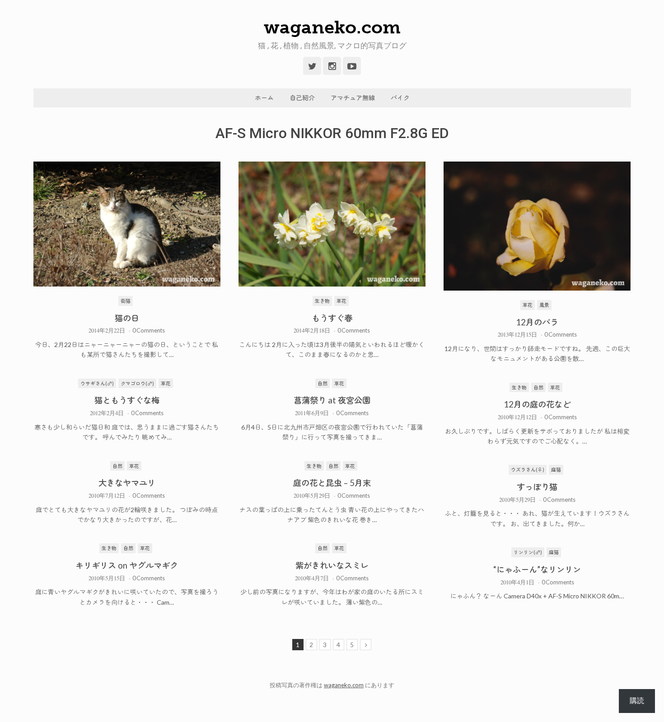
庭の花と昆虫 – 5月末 (332, 483)
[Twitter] (312, 66)
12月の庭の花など (537, 404)
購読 (637, 700)
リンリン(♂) (528, 552)
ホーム (264, 98)
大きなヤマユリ (126, 483)
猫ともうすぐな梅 (126, 400)
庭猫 (556, 469)
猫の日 (127, 318)
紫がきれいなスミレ (332, 565)
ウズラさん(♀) (527, 469)
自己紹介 (302, 98)
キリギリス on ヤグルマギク (126, 565)
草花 (341, 301)
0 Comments (148, 330)
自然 (322, 383)
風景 (544, 305)
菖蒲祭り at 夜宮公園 (332, 400)
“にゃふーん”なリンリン (537, 569)
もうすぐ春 (332, 318)
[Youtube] (352, 66)
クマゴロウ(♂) (137, 383)
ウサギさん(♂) (97, 383)
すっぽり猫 (537, 487)
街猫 (126, 301)
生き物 (322, 301)
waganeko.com (332, 27)
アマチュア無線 (353, 98)
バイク (400, 98)
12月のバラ (537, 322)
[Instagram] (332, 66)
